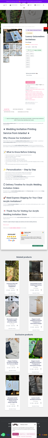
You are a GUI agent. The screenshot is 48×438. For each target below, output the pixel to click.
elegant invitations (28, 94)
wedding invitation (28, 98)
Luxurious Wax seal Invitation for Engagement (12, 285)
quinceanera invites (36, 95)
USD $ (45, 28)
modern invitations (28, 95)
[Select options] (17, 290)
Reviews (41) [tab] (29, 109)
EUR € (45, 30)
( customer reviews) (33, 44)
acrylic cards (30, 91)
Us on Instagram (39, 426)
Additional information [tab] (18, 109)
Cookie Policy (18, 436)
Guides (38, 423)
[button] (35, 424)
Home (4, 26)
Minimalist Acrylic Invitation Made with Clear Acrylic (12, 320)
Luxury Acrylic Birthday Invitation (35, 398)
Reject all (22, 434)
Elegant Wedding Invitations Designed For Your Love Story (12, 362)
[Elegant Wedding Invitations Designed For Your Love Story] (12, 348)
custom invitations (32, 93)
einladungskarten (39, 93)
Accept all (15, 434)
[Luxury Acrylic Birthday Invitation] (35, 385)
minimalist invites (40, 94)
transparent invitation (33, 97)
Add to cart (29, 82)
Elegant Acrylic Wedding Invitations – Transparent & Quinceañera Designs (36, 321)
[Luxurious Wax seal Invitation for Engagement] (12, 271)
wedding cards (40, 97)
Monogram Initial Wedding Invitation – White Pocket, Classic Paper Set (12, 400)
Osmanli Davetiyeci (31, 99)
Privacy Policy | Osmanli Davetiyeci (26, 436)
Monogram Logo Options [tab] (23, 111)
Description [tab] (6, 109)
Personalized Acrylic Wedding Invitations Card (36, 285)
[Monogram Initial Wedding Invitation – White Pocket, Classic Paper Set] (12, 385)
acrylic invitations (36, 91)
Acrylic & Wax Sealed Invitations (19, 26)
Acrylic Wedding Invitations (10, 26)
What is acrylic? (6, 224)
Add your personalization (31, 73)
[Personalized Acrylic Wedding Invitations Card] (36, 271)
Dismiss (40, 1)
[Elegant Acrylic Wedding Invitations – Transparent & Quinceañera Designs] (36, 306)
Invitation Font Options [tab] (9, 111)
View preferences (31, 434)
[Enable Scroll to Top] (45, 435)
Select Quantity (30, 51)
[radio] (27, 54)
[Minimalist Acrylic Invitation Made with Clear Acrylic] (12, 306)
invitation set (34, 94)
